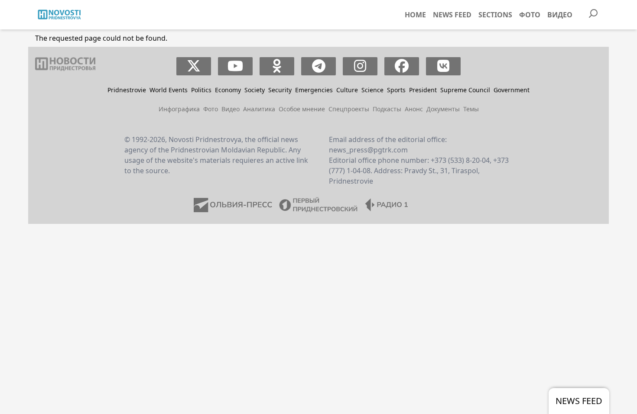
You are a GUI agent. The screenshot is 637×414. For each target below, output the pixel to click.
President (423, 90)
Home (415, 14)
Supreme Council (465, 90)
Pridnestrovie (126, 90)
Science (372, 90)
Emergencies (314, 90)
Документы (443, 109)
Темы (471, 109)
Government (512, 90)
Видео (559, 14)
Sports (396, 90)
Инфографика (179, 109)
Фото (529, 14)
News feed (452, 14)
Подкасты (387, 109)
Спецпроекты (348, 109)
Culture (347, 90)
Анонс (414, 109)
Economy (228, 90)
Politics (201, 90)
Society (254, 90)
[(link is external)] (194, 66)
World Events (169, 90)
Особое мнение (302, 109)
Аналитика (259, 109)
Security (280, 90)
